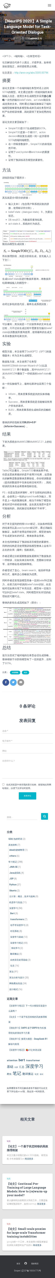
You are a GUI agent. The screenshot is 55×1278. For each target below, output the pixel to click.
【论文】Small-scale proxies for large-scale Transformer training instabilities (26, 1232)
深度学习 (13, 908)
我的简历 (34, 1264)
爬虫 (9, 1074)
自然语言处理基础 (18, 960)
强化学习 (15, 948)
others (12, 856)
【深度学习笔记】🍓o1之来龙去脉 (24, 1050)
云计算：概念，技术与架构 (22, 896)
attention (12, 1060)
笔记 (17, 1073)
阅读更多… (30, 1159)
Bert (12, 913)
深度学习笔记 (16, 943)
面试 (41, 1074)
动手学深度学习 (17, 925)
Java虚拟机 (15, 873)
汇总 (21, 1066)
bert (22, 1060)
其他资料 (12, 845)
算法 (11, 971)
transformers (17, 919)
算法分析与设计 (16, 977)
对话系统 (15, 672)
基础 (10, 1067)
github (25, 1263)
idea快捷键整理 (16, 850)
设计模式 (13, 989)
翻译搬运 (14, 954)
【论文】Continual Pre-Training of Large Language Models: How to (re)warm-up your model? (27, 1189)
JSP (11, 878)
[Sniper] (7, 5)
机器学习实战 (15, 902)
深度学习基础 (16, 937)
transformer (33, 1060)
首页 (18, 1264)
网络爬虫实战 (15, 983)
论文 (25, 672)
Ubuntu (12, 890)
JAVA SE (13, 867)
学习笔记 (12, 862)
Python (12, 884)
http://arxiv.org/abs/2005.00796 (31, 72)
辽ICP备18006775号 (31, 1270)
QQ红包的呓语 (15, 839)
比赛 (16, 1067)
